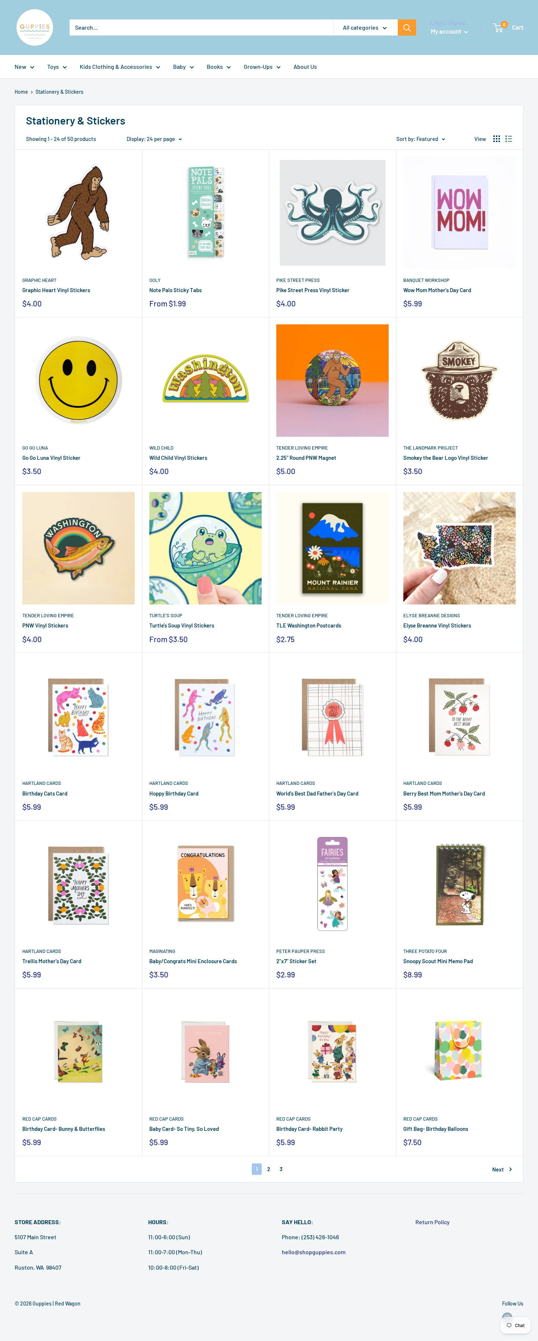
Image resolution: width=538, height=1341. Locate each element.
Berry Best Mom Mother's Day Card (444, 793)
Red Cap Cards (39, 1119)
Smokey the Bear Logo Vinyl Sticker (445, 457)
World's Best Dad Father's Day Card (317, 793)
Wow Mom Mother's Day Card (437, 290)
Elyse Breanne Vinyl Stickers (437, 625)
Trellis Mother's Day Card (51, 961)
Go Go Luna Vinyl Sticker (51, 457)
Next (498, 1169)
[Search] (407, 27)
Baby (179, 66)
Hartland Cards (41, 783)
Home (21, 92)
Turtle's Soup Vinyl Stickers (181, 625)
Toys (53, 66)
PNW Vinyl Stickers (45, 625)
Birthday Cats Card (44, 793)
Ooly (155, 280)
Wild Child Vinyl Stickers (178, 457)
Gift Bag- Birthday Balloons (435, 1128)
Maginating (162, 951)
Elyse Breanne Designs (431, 615)
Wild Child (161, 448)
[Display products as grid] (496, 138)
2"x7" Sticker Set (296, 961)
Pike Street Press (298, 280)
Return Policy (432, 1221)
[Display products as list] (508, 138)
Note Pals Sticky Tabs (175, 290)
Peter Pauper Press (300, 951)
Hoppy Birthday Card (173, 793)
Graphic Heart (39, 280)
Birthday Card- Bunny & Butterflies (63, 1128)
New (20, 66)
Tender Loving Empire (302, 448)
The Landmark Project (430, 448)
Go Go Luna (35, 448)
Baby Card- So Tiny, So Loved (184, 1128)
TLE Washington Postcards (308, 625)
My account (446, 31)
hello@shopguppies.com (313, 1251)
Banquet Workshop (426, 280)
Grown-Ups (258, 66)
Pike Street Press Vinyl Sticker (313, 290)
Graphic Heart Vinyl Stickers (56, 290)
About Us (305, 66)
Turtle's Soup (165, 615)
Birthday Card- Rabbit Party (309, 1128)
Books (215, 66)
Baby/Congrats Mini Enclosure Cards (193, 961)
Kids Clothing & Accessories (116, 66)
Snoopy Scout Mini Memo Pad (438, 961)
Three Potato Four (425, 951)
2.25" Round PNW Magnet (306, 457)
